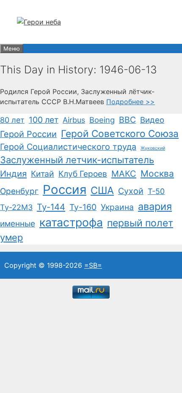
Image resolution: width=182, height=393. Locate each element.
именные (17, 224)
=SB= (93, 265)
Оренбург (19, 191)
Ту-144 (51, 207)
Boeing (102, 119)
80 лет (12, 120)
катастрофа (71, 222)
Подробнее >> (130, 101)
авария (155, 206)
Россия (64, 189)
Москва (157, 173)
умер (11, 237)
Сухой (130, 191)
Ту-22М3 (16, 207)
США (102, 190)
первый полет (140, 223)
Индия (13, 174)
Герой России (28, 134)
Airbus (74, 120)
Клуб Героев (82, 174)
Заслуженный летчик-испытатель (77, 159)
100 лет (43, 120)
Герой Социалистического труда (68, 147)
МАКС (123, 174)
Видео (152, 119)
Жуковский (153, 148)
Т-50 (156, 191)
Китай (42, 174)
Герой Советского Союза (120, 133)
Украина (117, 207)
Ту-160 (83, 207)
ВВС (127, 120)
